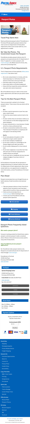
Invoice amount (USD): (15, 322)
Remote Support (6, 407)
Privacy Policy (5, 363)
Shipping (4, 343)
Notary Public (5, 399)
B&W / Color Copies (7, 374)
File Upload (5, 381)
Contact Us (5, 361)
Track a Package (6, 389)
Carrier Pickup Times (7, 391)
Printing (4, 376)
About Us (4, 359)
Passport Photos (6, 402)
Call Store (15, 289)
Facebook (4, 415)
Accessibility (5, 368)
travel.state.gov (5, 62)
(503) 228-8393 (24, 6)
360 (3, 412)
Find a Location (6, 387)
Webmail (4, 410)
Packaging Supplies (7, 346)
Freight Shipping (6, 351)
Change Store (25, 10)
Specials (4, 394)
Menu (5, 14)
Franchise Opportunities (8, 356)
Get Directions (15, 285)
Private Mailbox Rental (8, 348)
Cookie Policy (5, 366)
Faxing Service (5, 379)
